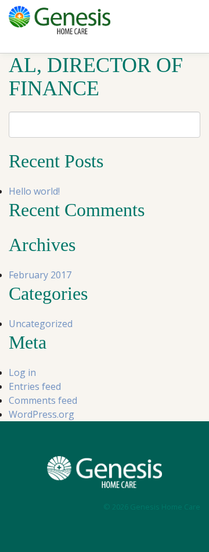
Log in (22, 372)
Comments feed (43, 400)
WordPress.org (41, 414)
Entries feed (35, 386)
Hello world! (34, 191)
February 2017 (40, 274)
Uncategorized (41, 323)
